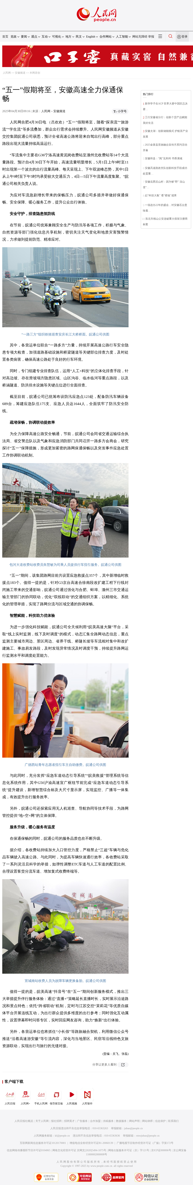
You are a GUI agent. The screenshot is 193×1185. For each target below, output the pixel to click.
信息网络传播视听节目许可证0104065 (28, 1150)
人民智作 (87, 1103)
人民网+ (25, 1103)
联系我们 (173, 1121)
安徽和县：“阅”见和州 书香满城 (163, 158)
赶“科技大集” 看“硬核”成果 (161, 195)
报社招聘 (56, 1121)
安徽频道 (20, 72)
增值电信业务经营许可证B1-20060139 (91, 1143)
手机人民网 (40, 1103)
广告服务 (82, 1121)
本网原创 (35, 72)
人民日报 (10, 1103)
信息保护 (160, 1121)
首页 (5, 36)
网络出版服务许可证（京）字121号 (128, 1150)
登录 (185, 36)
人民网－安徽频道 (53, 111)
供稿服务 (108, 1121)
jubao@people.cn (133, 1128)
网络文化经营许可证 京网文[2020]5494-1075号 (79, 1150)
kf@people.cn (62, 1135)
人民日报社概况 (24, 1121)
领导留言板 (56, 1103)
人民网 (7, 72)
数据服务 (121, 1121)
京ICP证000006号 (161, 1150)
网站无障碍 (139, 36)
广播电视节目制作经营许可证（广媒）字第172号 (145, 1143)
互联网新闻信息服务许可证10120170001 (43, 1143)
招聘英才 (69, 1121)
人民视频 (72, 1103)
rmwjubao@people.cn (147, 1135)
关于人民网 (42, 1121)
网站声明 (134, 1121)
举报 (151, 36)
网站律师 (147, 1121)
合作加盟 (95, 1121)
